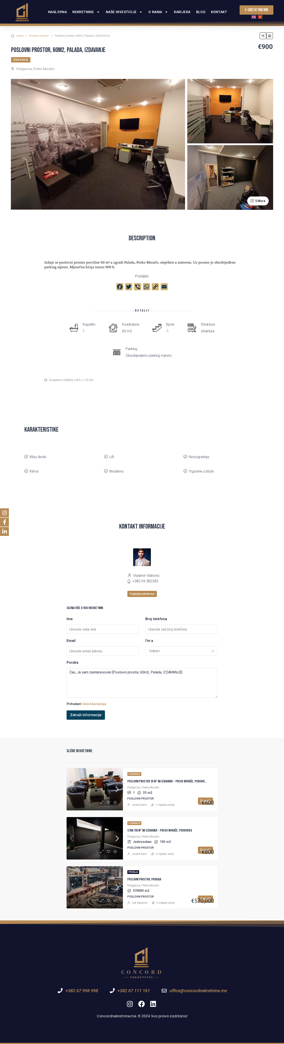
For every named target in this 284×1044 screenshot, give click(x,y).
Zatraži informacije (85, 715)
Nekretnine (83, 12)
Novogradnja (199, 457)
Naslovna (57, 12)
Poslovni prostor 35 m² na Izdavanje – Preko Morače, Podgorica (167, 781)
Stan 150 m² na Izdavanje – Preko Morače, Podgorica (159, 830)
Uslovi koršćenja (94, 704)
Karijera (182, 12)
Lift (111, 457)
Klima (34, 471)
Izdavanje (20, 59)
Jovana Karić (139, 804)
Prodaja (133, 872)
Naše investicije (121, 12)
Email (71, 641)
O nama (155, 12)
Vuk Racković (140, 902)
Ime (70, 619)
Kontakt (219, 12)
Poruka (72, 662)
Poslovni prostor (39, 35)
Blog (201, 12)
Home (19, 35)
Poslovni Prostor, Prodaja (144, 879)
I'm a (149, 641)
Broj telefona (156, 619)
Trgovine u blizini (201, 471)
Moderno (116, 471)
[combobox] (181, 651)
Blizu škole (38, 457)
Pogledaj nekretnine (142, 593)
